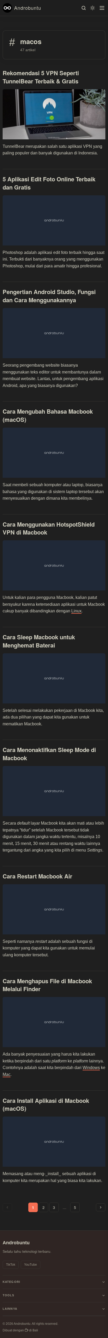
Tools (8, 1295)
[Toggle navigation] (102, 8)
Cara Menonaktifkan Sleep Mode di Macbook (49, 753)
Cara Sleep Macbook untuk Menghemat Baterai (39, 641)
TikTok (10, 1264)
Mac (6, 1074)
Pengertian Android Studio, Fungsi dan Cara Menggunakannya (49, 295)
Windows (91, 1067)
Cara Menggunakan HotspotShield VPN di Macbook (49, 528)
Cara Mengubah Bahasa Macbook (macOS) (48, 415)
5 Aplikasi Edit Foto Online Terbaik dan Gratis (49, 183)
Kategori (11, 1281)
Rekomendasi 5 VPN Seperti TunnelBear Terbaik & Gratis (41, 77)
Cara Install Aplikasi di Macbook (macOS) (46, 1104)
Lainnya (10, 1308)
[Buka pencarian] (83, 8)
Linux (76, 611)
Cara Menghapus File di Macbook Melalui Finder (47, 985)
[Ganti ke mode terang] (92, 8)
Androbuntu (27, 7)
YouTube (30, 1264)
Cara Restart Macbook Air (37, 876)
